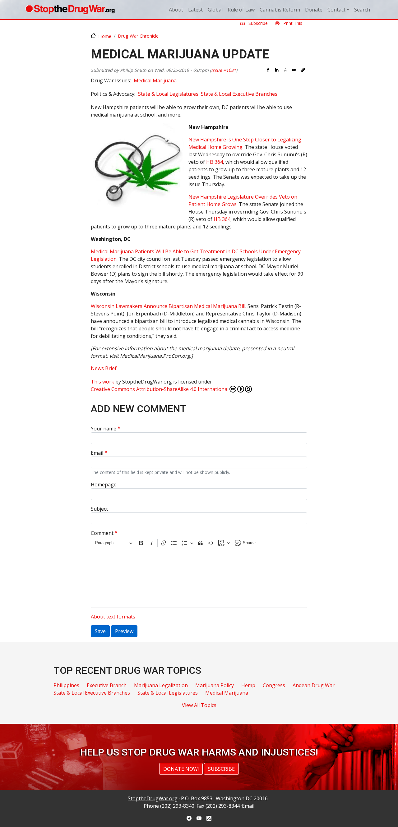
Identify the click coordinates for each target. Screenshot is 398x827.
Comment (102, 533)
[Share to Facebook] (268, 70)
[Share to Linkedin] (277, 70)
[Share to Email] (294, 70)
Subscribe (257, 23)
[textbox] (199, 578)
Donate (313, 9)
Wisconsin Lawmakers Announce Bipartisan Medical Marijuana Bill (168, 306)
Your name (103, 428)
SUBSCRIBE (221, 768)
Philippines (66, 685)
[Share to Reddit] (285, 70)
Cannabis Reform (280, 9)
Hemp (248, 685)
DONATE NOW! (181, 768)
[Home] (70, 9)
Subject (99, 508)
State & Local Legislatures (168, 93)
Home (104, 36)
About (176, 9)
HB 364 (214, 162)
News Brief (104, 368)
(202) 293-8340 (177, 805)
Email (97, 452)
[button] (303, 70)
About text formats (113, 616)
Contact (336, 9)
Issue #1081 (223, 70)
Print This (292, 23)
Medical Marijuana (155, 80)
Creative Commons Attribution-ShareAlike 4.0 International (160, 389)
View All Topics (199, 705)
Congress (274, 685)
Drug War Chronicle (138, 36)
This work (102, 381)
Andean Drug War (314, 685)
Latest (195, 9)
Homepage (104, 484)
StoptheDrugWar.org (153, 798)
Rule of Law (241, 9)
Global (215, 9)
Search (362, 9)
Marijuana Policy (214, 685)
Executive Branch (107, 685)
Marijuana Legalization (161, 685)
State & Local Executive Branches (239, 93)
